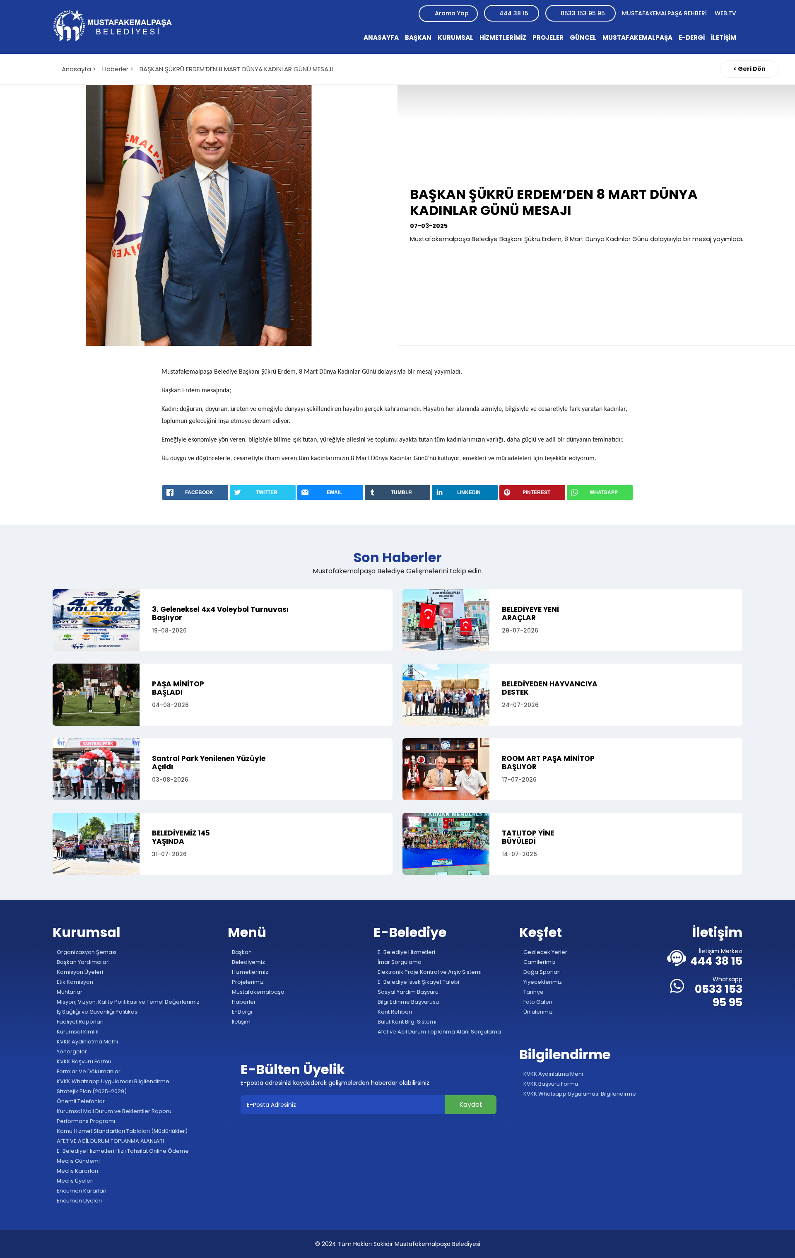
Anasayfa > (79, 69)
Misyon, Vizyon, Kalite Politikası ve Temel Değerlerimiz (127, 1002)
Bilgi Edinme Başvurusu (407, 1002)
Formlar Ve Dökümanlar (87, 1071)
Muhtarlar (68, 992)
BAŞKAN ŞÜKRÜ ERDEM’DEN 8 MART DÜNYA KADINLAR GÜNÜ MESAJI (236, 69)
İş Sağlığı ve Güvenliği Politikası (97, 1012)
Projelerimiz (247, 982)
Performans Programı (85, 1121)
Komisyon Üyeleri (79, 972)
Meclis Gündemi (77, 1161)
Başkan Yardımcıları (82, 962)
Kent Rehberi (394, 1012)
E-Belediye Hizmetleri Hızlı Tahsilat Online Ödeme (122, 1151)
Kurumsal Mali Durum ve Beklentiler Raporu (113, 1111)
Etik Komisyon (74, 982)
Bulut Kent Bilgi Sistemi (406, 1022)
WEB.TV (725, 13)
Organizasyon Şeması (85, 952)
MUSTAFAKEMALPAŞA (637, 37)
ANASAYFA (381, 37)
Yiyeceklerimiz (542, 982)
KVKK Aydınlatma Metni (86, 1042)
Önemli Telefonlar (80, 1101)
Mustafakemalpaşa (257, 992)
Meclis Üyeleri (74, 1181)
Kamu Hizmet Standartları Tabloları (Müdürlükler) (121, 1131)
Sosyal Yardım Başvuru (407, 992)
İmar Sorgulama (399, 962)
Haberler (243, 1002)
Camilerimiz (539, 962)
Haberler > (117, 69)
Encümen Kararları (80, 1191)
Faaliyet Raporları (79, 1022)
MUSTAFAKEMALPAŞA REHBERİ (665, 13)
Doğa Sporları (541, 972)
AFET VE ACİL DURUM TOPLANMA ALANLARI (109, 1141)
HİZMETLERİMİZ (502, 37)
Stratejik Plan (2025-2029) (91, 1091)
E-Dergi (241, 1012)
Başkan (241, 952)
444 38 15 (514, 13)
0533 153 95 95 (583, 13)
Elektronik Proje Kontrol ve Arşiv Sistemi (429, 972)
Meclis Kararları (76, 1171)
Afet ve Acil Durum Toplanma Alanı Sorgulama (438, 1032)
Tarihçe (533, 992)
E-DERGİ (692, 37)
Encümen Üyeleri (78, 1201)
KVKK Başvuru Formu (83, 1061)
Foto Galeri (537, 1002)
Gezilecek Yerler (544, 952)
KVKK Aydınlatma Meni (552, 1074)
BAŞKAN (418, 37)
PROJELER (548, 37)
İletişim (241, 1022)
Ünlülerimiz (537, 1012)
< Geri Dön (749, 69)
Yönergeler (71, 1051)
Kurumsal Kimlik (77, 1032)
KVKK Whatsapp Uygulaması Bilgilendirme (112, 1081)
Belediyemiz (248, 962)
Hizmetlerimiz (249, 972)
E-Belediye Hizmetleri (405, 952)
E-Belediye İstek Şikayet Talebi (417, 982)
